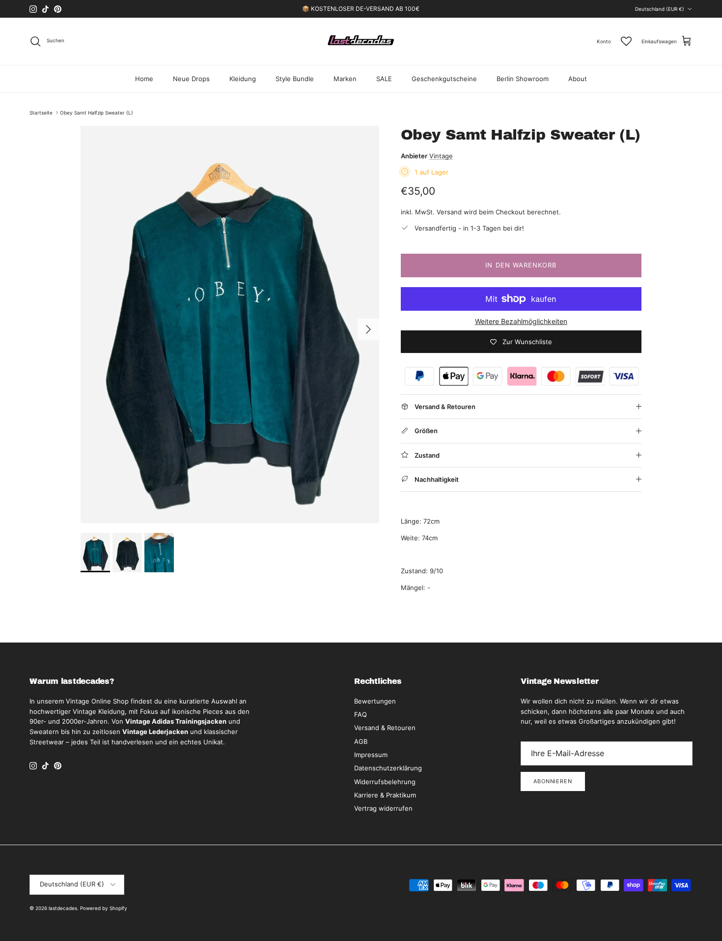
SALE (384, 79)
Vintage (441, 156)
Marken (345, 79)
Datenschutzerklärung (388, 768)
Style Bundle (295, 79)
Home (144, 79)
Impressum (371, 755)
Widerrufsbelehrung (385, 782)
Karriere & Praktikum (385, 795)
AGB (360, 741)
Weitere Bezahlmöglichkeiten (521, 321)
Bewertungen (375, 701)
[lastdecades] (361, 41)
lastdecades (63, 908)
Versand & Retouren (385, 728)
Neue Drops (191, 79)
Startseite (41, 113)
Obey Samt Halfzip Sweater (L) (96, 113)
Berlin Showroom (523, 79)
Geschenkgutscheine (444, 79)
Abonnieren (552, 781)
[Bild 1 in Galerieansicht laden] (230, 324)
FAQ (360, 714)
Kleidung (242, 79)
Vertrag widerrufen (383, 808)
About (577, 79)
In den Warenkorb (520, 265)
